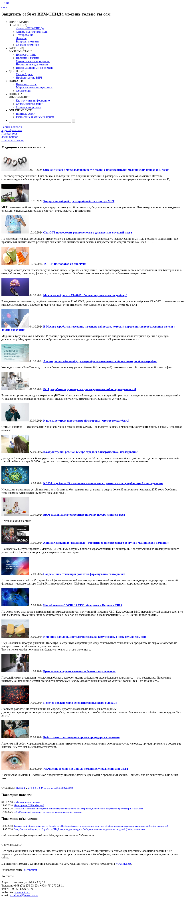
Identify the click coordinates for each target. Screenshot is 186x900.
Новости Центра (26, 84)
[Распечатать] (6, 6)
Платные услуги (26, 113)
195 (55, 787)
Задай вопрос (9, 136)
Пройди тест (9, 133)
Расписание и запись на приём (35, 116)
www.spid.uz (22, 892)
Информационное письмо (27, 802)
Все (70, 787)
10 (44, 787)
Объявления (23, 90)
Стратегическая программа (33, 61)
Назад (19, 787)
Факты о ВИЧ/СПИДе (30, 28)
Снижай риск (24, 74)
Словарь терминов (27, 44)
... (51, 787)
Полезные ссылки (12, 140)
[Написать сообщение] (3, 6)
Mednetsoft (30, 869)
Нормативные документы (32, 64)
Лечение (21, 38)
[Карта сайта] (4, 6)
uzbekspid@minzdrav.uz (24, 895)
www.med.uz (123, 863)
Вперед (63, 787)
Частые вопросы (11, 126)
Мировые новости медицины (34, 87)
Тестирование (24, 34)
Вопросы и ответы (27, 41)
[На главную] (1, 6)
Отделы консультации (29, 103)
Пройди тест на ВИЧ (29, 77)
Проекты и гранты (27, 57)
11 (48, 787)
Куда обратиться (11, 130)
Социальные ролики (28, 107)
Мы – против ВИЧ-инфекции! (29, 805)
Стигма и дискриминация (32, 31)
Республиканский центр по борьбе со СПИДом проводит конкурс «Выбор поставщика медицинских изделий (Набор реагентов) (79, 829)
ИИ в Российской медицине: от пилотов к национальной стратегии (48, 812)
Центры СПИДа (26, 54)
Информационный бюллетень (34, 67)
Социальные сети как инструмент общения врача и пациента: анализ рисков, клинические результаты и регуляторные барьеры (78, 808)
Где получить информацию (33, 100)
